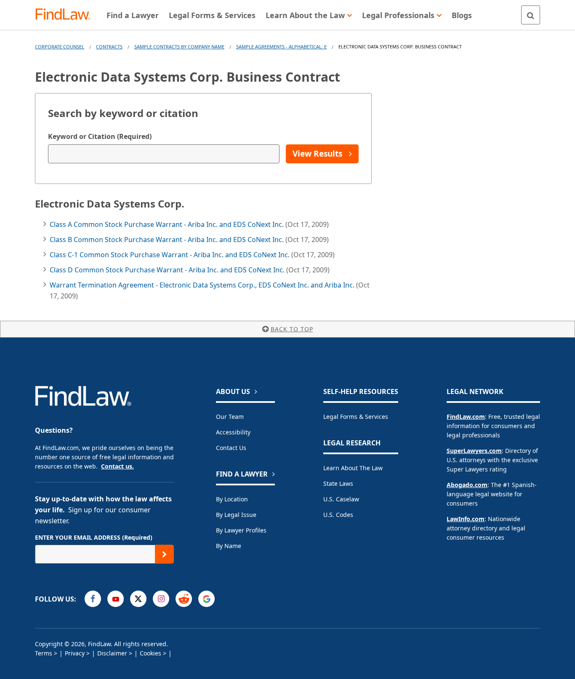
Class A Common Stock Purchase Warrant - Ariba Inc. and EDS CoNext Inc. (167, 224)
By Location (232, 499)
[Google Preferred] (206, 599)
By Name (228, 546)
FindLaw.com (466, 417)
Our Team (230, 417)
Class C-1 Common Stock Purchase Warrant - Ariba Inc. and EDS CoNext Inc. (170, 254)
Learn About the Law (353, 468)
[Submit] (164, 554)
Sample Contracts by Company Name (179, 46)
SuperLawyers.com (474, 451)
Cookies (150, 653)
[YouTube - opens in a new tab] (115, 599)
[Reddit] (184, 599)
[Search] (530, 14)
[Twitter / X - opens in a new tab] (138, 599)
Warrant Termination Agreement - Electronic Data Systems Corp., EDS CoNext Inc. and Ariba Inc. (203, 285)
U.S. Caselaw (341, 499)
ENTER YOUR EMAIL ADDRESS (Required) (93, 537)
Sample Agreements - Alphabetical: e (281, 46)
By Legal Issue (236, 515)
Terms (43, 653)
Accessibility (233, 432)
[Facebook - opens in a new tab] (93, 599)
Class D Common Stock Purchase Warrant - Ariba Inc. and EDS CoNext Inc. (168, 269)
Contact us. (117, 466)
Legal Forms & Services (355, 417)
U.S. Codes (338, 515)
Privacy (75, 653)
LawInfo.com (465, 519)
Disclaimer (112, 653)
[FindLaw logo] (66, 15)
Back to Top (292, 329)
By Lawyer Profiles (241, 530)
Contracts (109, 46)
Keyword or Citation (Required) (100, 136)
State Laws (338, 483)
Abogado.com (467, 485)
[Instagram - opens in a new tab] (161, 599)
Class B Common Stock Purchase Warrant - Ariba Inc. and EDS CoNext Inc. (167, 239)
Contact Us (231, 448)
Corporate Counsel (59, 46)
